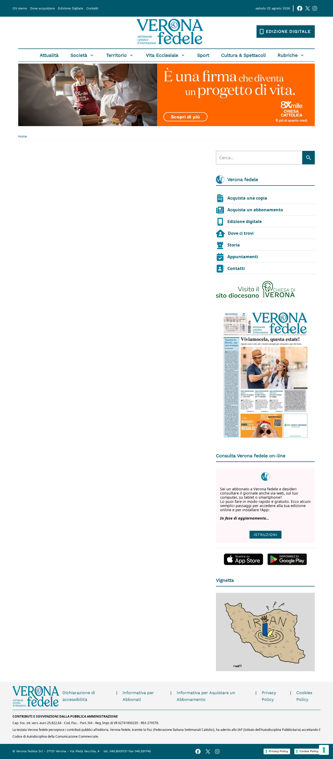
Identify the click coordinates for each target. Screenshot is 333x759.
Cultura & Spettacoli (243, 55)
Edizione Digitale (70, 8)
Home (22, 136)
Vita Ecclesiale (162, 55)
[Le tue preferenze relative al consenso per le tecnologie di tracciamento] (324, 750)
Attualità (49, 55)
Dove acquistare (42, 8)
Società (79, 55)
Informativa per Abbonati (138, 696)
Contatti (92, 8)
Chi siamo (19, 8)
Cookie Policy (308, 751)
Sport (203, 55)
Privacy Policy (269, 696)
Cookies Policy (304, 696)
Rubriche (288, 55)
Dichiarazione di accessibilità (78, 696)
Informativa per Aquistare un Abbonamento (206, 696)
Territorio (116, 55)
